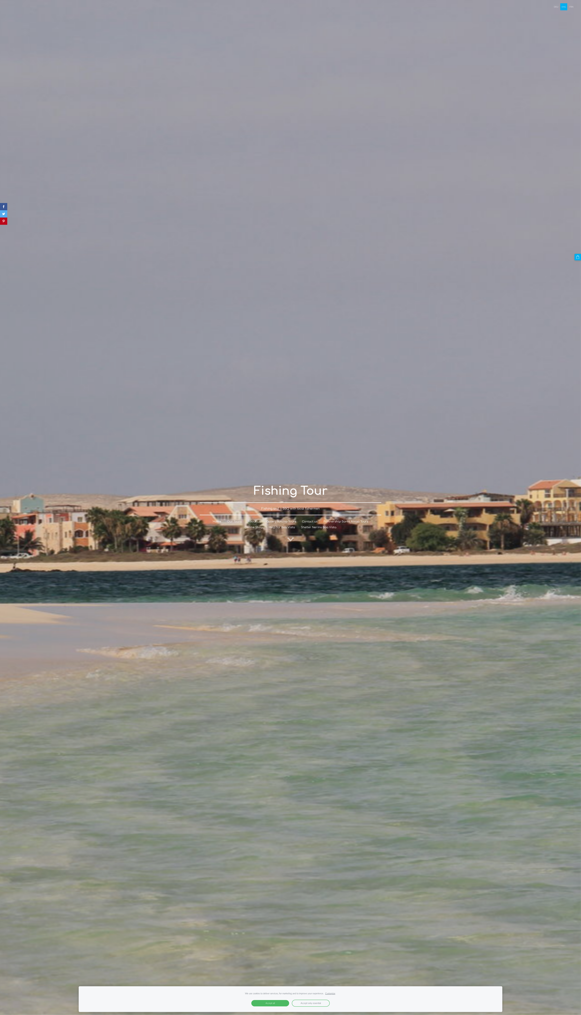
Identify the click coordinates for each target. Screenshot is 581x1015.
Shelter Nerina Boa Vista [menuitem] (318, 527)
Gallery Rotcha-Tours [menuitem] (281, 521)
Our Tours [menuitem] (234, 521)
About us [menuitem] (254, 521)
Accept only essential (311, 1003)
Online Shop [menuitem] (254, 527)
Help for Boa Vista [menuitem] (282, 527)
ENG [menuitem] (564, 6)
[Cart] (577, 257)
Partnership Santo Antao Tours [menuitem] (345, 521)
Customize (330, 993)
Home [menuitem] (217, 521)
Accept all (270, 1003)
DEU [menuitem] (556, 6)
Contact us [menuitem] (310, 521)
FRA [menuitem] (571, 6)
